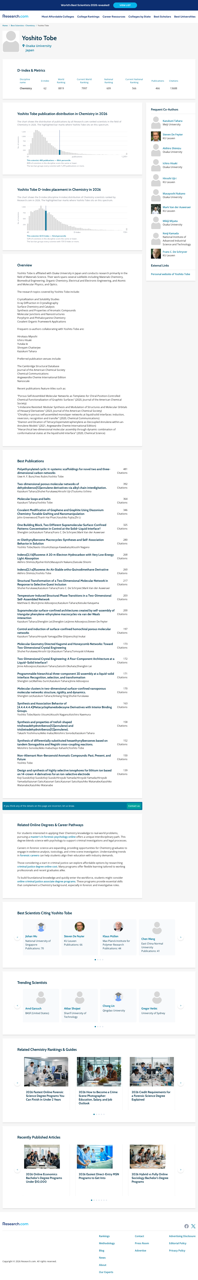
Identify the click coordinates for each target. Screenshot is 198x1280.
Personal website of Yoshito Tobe (170, 274)
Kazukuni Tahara (172, 121)
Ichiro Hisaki (170, 163)
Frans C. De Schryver (175, 252)
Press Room (142, 1243)
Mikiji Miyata (170, 221)
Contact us (134, 805)
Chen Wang (148, 939)
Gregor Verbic (149, 1008)
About (102, 1265)
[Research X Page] (193, 1226)
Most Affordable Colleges (58, 16)
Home (5, 25)
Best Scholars (162, 16)
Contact (139, 1236)
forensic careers (29, 855)
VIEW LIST (125, 5)
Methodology (107, 1243)
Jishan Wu (31, 936)
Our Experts (106, 1272)
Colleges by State (139, 16)
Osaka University (39, 46)
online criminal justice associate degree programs (46, 881)
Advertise (140, 1250)
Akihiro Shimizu (172, 148)
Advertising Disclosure (182, 1236)
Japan (30, 50)
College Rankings (88, 16)
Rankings (104, 1236)
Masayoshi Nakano (174, 193)
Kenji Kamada (171, 233)
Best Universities (185, 16)
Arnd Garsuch (33, 1008)
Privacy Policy (177, 1250)
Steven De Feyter (173, 134)
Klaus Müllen (110, 936)
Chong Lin (109, 1006)
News (102, 1257)
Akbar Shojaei (72, 1008)
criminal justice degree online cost (37, 866)
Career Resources (114, 16)
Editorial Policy (177, 1243)
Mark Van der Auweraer (177, 207)
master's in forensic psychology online (53, 837)
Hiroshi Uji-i (169, 178)
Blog (101, 1250)
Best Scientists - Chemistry (23, 25)
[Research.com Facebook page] (186, 1226)
